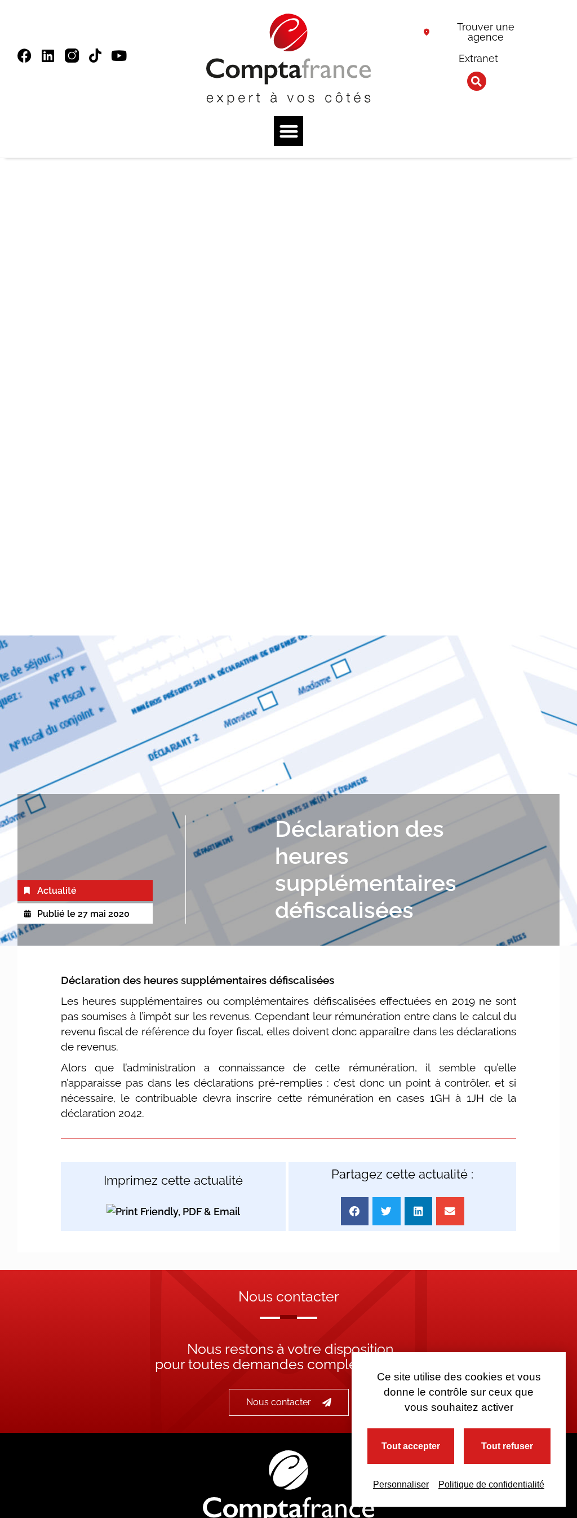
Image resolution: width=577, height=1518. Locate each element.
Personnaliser (401, 1484)
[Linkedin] (48, 55)
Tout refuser (507, 1446)
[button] (476, 81)
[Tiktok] (95, 55)
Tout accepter (410, 1446)
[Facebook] (24, 55)
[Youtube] (119, 55)
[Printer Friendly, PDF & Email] (173, 1211)
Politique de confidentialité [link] (491, 1484)
